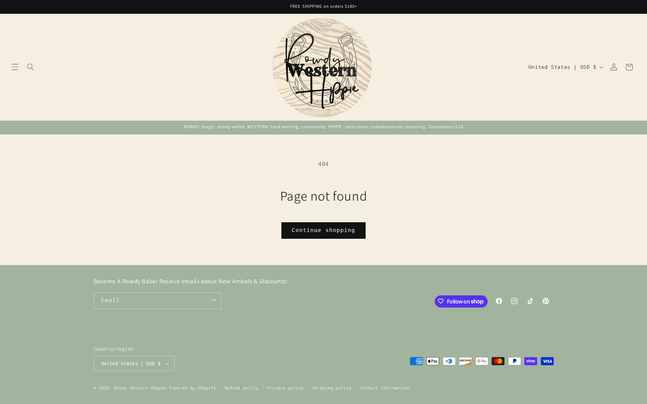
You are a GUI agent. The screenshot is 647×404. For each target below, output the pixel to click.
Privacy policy (285, 388)
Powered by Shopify (192, 388)
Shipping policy (331, 388)
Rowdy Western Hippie (141, 388)
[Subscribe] (212, 300)
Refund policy (242, 388)
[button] (15, 67)
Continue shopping (323, 230)
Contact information (384, 388)
